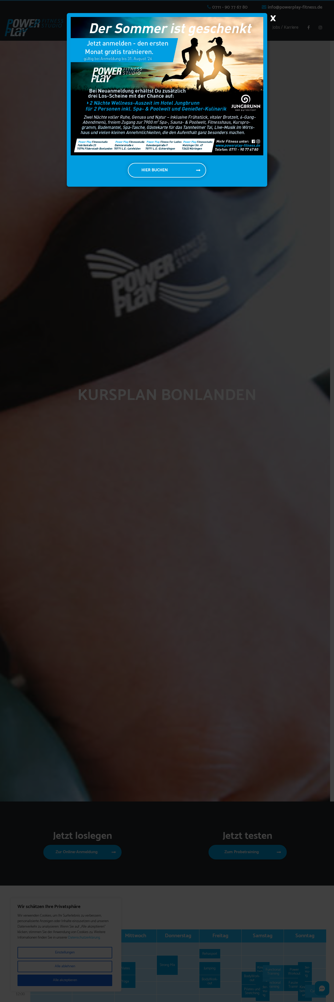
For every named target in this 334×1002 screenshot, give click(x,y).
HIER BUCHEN (154, 170)
